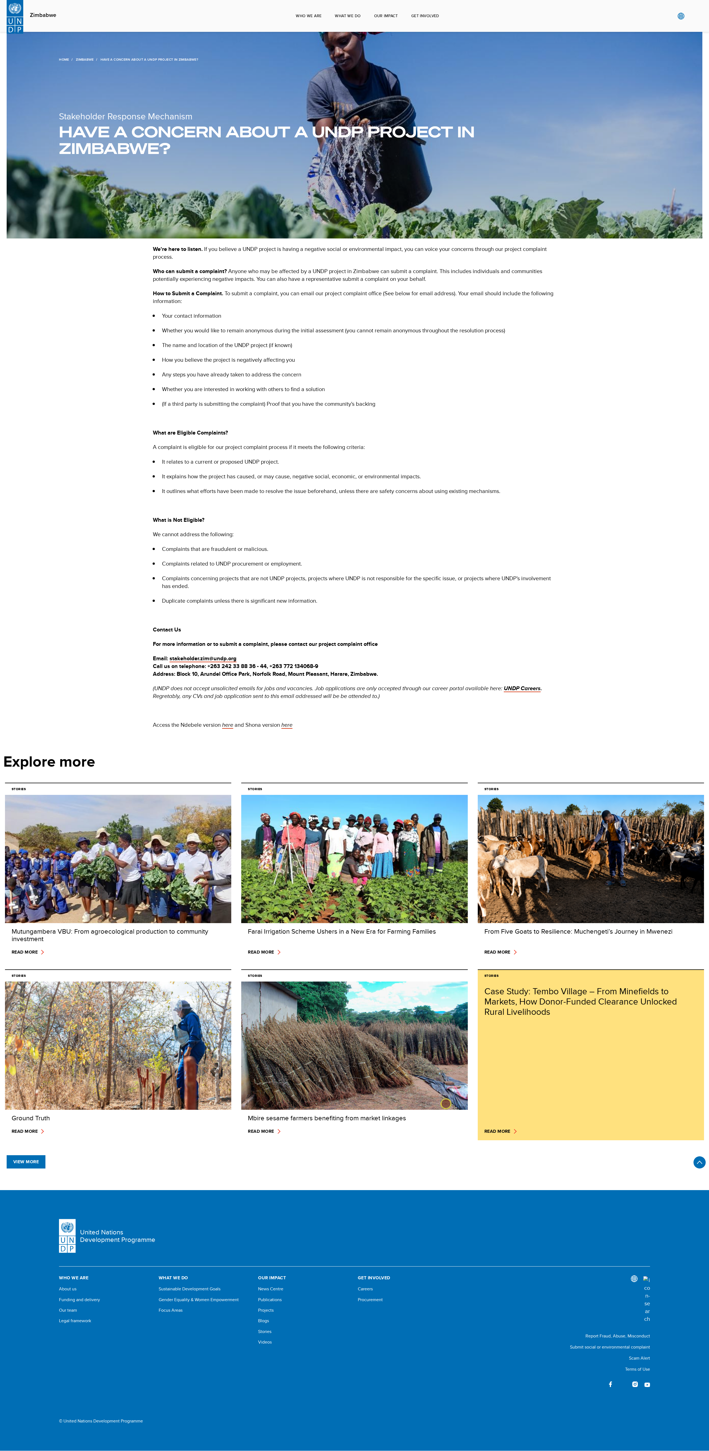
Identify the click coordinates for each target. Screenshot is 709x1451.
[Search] (646, 1299)
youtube (647, 1384)
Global (680, 16)
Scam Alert (639, 1358)
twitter (623, 1384)
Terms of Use (637, 1369)
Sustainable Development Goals (189, 1289)
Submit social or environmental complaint (610, 1347)
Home (64, 59)
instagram (635, 1384)
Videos (265, 1342)
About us (67, 1289)
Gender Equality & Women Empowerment (199, 1300)
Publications (270, 1300)
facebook (610, 1384)
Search (692, 16)
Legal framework (75, 1321)
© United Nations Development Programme (101, 1421)
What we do (348, 16)
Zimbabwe (43, 15)
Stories (264, 1332)
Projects (266, 1310)
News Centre (270, 1289)
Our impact (386, 16)
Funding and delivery (79, 1300)
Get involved (425, 16)
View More (26, 1162)
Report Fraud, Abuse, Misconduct (617, 1336)
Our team (68, 1310)
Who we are (309, 16)
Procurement (370, 1300)
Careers (365, 1289)
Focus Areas (171, 1310)
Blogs (263, 1321)
